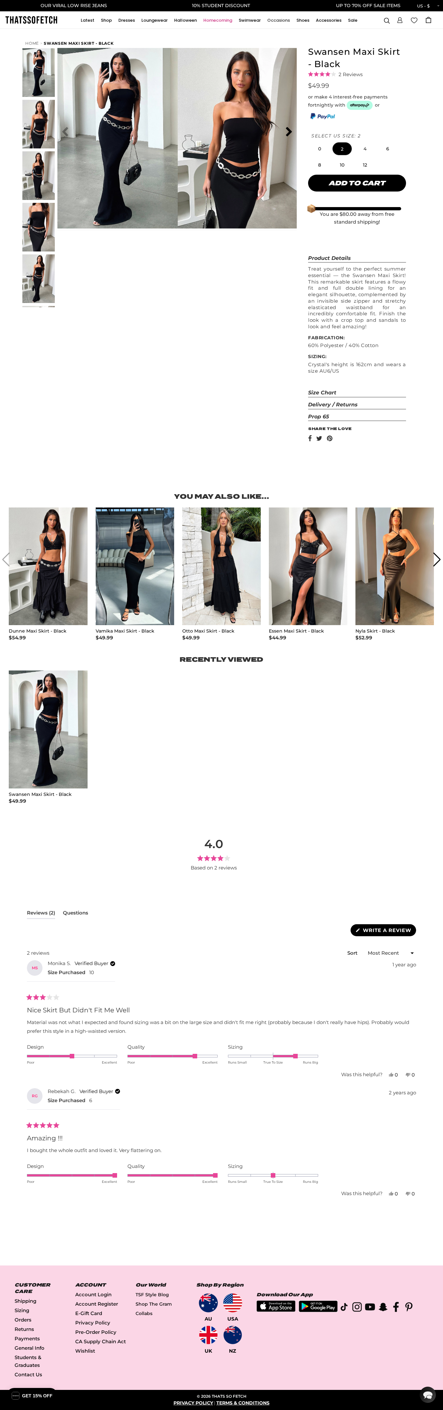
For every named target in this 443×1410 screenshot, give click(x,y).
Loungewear (154, 20)
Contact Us (28, 1374)
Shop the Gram (154, 1304)
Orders (23, 1320)
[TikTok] (344, 1308)
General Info (29, 1348)
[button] (400, 19)
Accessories (328, 20)
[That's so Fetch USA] (233, 1303)
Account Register (96, 1304)
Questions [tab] (75, 914)
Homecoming (217, 20)
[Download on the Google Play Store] (318, 1310)
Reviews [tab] (41, 914)
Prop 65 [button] (318, 417)
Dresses (126, 20)
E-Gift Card (88, 1313)
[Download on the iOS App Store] (276, 1310)
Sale (352, 20)
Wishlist (85, 1351)
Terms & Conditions (242, 1403)
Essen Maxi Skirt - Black (296, 631)
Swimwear (250, 20)
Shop (106, 20)
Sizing (22, 1310)
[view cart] (428, 20)
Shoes (302, 20)
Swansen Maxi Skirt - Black (79, 43)
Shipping (25, 1301)
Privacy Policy (92, 1323)
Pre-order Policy (95, 1332)
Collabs (144, 1313)
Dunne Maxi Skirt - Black (37, 631)
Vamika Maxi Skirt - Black (125, 631)
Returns (24, 1329)
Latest (87, 20)
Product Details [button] (329, 258)
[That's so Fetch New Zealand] (233, 1335)
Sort (353, 953)
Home (32, 43)
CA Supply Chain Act (100, 1341)
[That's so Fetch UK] (208, 1335)
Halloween (185, 20)
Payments (27, 1338)
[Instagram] (357, 1308)
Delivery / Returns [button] (333, 405)
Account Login (93, 1294)
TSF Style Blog (152, 1295)
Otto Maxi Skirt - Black (208, 631)
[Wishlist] (414, 19)
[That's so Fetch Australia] (208, 1303)
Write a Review (388, 931)
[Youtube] (370, 1308)
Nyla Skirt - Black (375, 631)
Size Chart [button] (322, 393)
